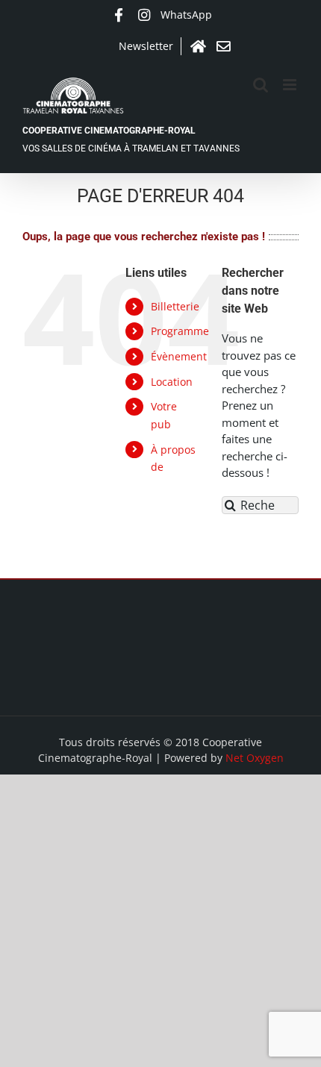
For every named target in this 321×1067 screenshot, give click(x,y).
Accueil (198, 46)
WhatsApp (186, 14)
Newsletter (146, 46)
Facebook (119, 15)
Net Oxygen (254, 758)
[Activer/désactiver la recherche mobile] (260, 85)
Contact (223, 46)
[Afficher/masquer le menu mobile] (291, 85)
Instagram (144, 15)
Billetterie (175, 306)
